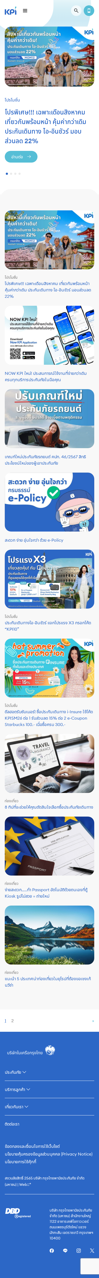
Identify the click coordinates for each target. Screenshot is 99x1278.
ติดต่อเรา (12, 1124)
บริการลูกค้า (15, 1089)
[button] (7, 174)
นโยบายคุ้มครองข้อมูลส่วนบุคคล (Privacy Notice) (48, 1154)
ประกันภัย (13, 1072)
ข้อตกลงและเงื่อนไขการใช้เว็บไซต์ (32, 1146)
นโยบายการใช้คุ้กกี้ (20, 1161)
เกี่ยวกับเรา (14, 1106)
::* (29, 1184)
